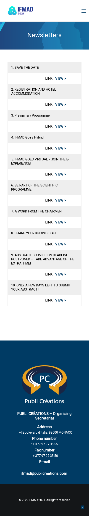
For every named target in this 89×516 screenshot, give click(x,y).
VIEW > (60, 78)
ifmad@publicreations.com (44, 473)
